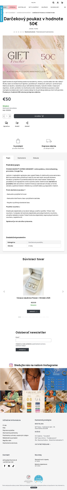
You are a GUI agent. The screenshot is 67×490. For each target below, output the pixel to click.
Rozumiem (33, 487)
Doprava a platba (8, 430)
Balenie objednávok (41, 464)
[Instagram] (9, 466)
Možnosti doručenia (10, 108)
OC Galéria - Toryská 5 (42, 436)
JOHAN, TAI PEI (33, 28)
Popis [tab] (8, 158)
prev (4, 291)
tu (63, 485)
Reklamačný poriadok (10, 438)
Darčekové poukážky (36, 242)
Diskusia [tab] (36, 158)
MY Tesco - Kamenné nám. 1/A (45, 427)
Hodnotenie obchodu (10, 443)
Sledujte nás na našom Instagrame (36, 365)
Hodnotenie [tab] (22, 158)
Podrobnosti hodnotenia (44, 32)
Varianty (33, 311)
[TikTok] (13, 466)
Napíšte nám (7, 440)
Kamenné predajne (43, 420)
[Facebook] (5, 466)
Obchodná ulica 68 (41, 428)
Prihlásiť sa (22, 349)
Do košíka (38, 116)
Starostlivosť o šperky (42, 459)
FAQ (4, 428)
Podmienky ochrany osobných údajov (16, 435)
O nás (5, 425)
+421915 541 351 (8, 462)
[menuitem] (4, 7)
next (63, 291)
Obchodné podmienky (10, 433)
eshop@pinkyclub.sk (10, 460)
